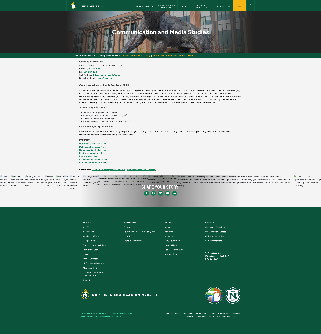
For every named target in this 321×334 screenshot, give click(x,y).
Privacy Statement (213, 241)
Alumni (168, 227)
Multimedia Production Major (92, 147)
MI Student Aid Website (93, 263)
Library (86, 254)
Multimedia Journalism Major (92, 144)
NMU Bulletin (92, 6)
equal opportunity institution (124, 313)
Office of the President (215, 236)
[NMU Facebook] (146, 193)
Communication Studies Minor (93, 159)
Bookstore (169, 236)
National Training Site (174, 250)
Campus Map (89, 241)
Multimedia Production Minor (92, 162)
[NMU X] (160, 193)
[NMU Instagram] (153, 193)
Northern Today (171, 254)
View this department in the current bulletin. (172, 55)
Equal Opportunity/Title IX (94, 245)
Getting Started (144, 6)
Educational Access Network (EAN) (140, 232)
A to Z (86, 227)
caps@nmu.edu (105, 78)
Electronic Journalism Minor (92, 153)
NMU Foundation (172, 241)
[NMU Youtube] (167, 193)
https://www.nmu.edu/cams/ (107, 75)
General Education (201, 6)
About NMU (88, 232)
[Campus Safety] (232, 295)
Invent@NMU (171, 245)
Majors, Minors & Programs (166, 6)
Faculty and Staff (90, 250)
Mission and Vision (91, 268)
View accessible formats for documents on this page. (101, 316)
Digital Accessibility (132, 241)
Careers (86, 280)
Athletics (169, 232)
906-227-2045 (93, 69)
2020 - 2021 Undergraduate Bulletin (103, 55)
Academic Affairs (91, 236)
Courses (184, 6)
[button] (250, 5)
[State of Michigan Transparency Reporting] (214, 295)
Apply (239, 6)
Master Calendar (90, 259)
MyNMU (127, 236)
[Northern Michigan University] (73, 5)
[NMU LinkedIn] (174, 193)
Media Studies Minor (88, 156)
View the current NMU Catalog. (136, 55)
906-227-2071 (90, 72)
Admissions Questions (215, 227)
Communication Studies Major (93, 150)
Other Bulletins (223, 6)
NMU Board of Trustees (215, 232)
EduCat (127, 227)
